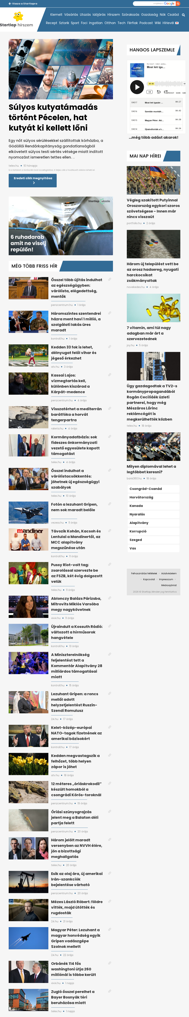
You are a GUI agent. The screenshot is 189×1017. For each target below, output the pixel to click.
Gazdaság (149, 14)
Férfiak (132, 23)
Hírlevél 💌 (171, 23)
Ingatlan (96, 23)
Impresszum (166, 579)
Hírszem (113, 14)
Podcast (146, 23)
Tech (122, 23)
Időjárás (99, 14)
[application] (61, 226)
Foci (84, 23)
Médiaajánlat (169, 585)
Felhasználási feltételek (144, 573)
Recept (51, 23)
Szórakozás (130, 14)
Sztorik (64, 23)
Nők (163, 14)
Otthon (110, 23)
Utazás (85, 14)
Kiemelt (56, 14)
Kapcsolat (149, 579)
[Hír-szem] (18, 20)
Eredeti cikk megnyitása (33, 178)
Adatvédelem (169, 573)
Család (173, 14)
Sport (75, 23)
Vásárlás (71, 14)
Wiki (158, 23)
